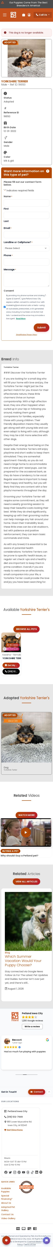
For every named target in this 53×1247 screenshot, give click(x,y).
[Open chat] (46, 1240)
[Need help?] (6, 1240)
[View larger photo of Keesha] (17, 635)
